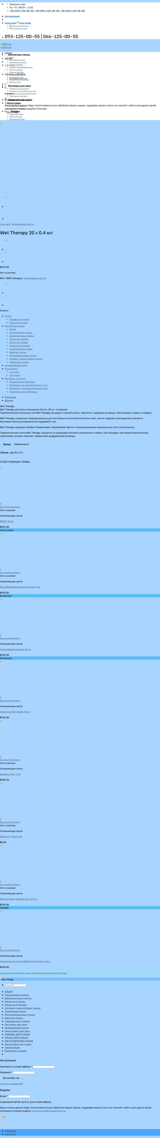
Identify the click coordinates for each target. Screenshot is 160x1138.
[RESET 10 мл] (10, 206)
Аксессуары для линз (17, 1031)
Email (4, 1096)
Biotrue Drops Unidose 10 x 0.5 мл (18, 898)
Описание (10, 397)
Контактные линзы (19, 54)
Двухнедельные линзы (17, 62)
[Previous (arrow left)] (1, 1126)
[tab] (82, 397)
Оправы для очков (16, 114)
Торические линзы (16, 77)
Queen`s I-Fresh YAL (11, 836)
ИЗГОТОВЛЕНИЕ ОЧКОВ (19, 1040)
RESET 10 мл (7, 521)
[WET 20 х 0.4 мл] (10, 219)
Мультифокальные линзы (19, 79)
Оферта (36, 973)
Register (4, 1117)
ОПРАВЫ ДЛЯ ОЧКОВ (17, 1034)
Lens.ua (4, 224)
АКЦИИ (9, 991)
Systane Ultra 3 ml (10, 774)
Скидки (44, 973)
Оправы (15, 111)
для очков (14, 375)
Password (6, 1072)
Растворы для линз (19, 85)
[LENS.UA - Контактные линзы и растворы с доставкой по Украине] (5, 45)
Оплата (13, 973)
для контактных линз (17, 105)
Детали (9, 400)
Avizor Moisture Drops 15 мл (15, 649)
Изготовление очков (16, 119)
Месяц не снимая (16, 69)
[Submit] (6, 69)
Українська (24, 26)
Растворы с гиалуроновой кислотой (22, 93)
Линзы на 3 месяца (16, 72)
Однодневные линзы (17, 59)
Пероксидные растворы (18, 96)
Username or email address (16, 1066)
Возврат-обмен (24, 973)
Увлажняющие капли (20, 99)
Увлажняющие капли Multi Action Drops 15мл (25, 961)
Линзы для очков (15, 116)
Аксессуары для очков (18, 1044)
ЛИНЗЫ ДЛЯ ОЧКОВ (16, 1037)
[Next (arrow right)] (3, 1126)
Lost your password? (11, 1083)
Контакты (53, 973)
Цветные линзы (15, 82)
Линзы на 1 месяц (16, 64)
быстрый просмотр (10, 506)
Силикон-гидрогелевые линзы (21, 67)
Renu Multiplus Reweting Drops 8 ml (20, 586)
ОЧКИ (8, 316)
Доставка (4, 973)
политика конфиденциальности (48, 1110)
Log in (23, 1078)
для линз (14, 371)
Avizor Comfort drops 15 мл (15, 711)
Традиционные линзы (17, 74)
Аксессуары (14, 102)
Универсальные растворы (19, 88)
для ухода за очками (17, 108)
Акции (11, 57)
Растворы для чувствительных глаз (22, 91)
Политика (63, 973)
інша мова (11, 22)
